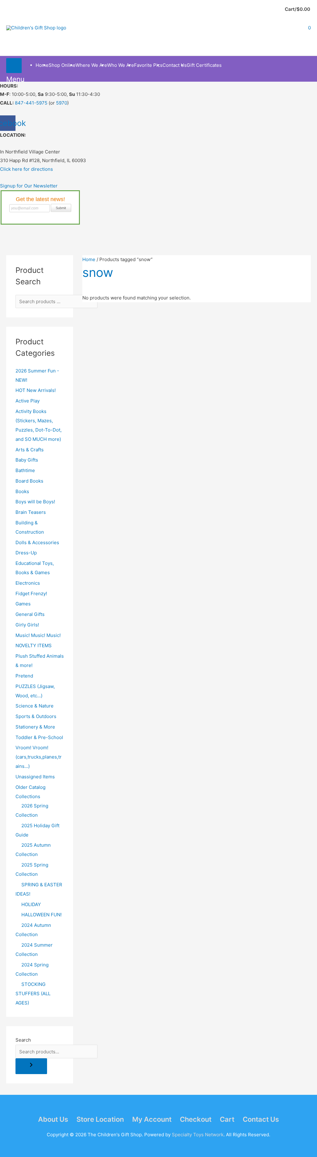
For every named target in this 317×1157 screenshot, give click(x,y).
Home (88, 259)
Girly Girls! (27, 625)
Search (23, 1040)
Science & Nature (34, 706)
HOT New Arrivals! (35, 390)
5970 (61, 103)
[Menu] (14, 65)
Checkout (195, 1119)
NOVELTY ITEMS (33, 645)
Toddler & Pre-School (39, 737)
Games (23, 604)
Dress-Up (26, 553)
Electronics (27, 583)
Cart (227, 1119)
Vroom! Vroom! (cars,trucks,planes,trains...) (38, 757)
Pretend (24, 676)
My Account (152, 1119)
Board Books (29, 481)
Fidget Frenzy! (31, 593)
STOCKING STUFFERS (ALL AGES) (32, 993)
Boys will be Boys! (35, 502)
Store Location (100, 1119)
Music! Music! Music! (38, 635)
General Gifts (30, 614)
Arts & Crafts (29, 450)
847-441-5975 (31, 103)
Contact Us (261, 1119)
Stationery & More (35, 727)
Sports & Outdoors (35, 716)
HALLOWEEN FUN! (41, 915)
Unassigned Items (35, 777)
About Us (53, 1119)
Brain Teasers (30, 512)
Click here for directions (26, 169)
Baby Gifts (26, 460)
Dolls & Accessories (37, 542)
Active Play (27, 401)
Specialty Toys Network (198, 1135)
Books (22, 491)
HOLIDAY (31, 904)
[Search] (31, 1066)
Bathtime (25, 470)
